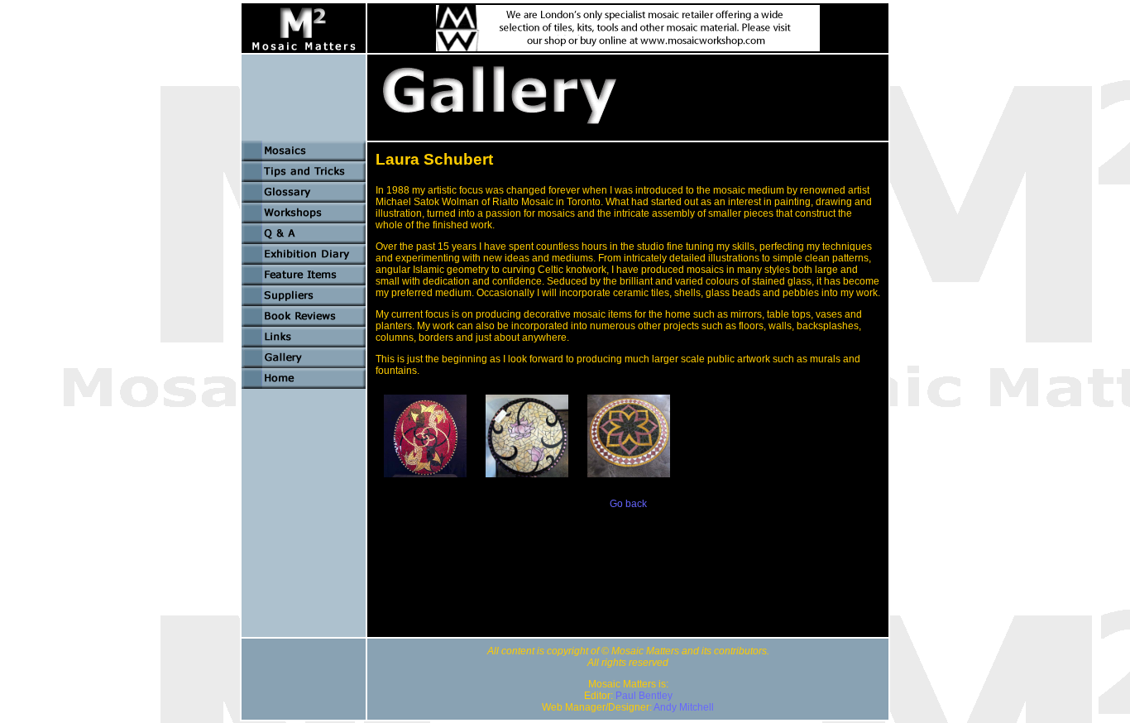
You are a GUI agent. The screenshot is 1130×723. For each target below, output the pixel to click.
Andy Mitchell (684, 707)
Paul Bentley (644, 695)
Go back (628, 504)
